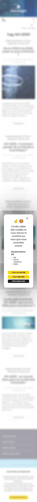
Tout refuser (18, 277)
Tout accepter (18, 272)
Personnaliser (18, 281)
